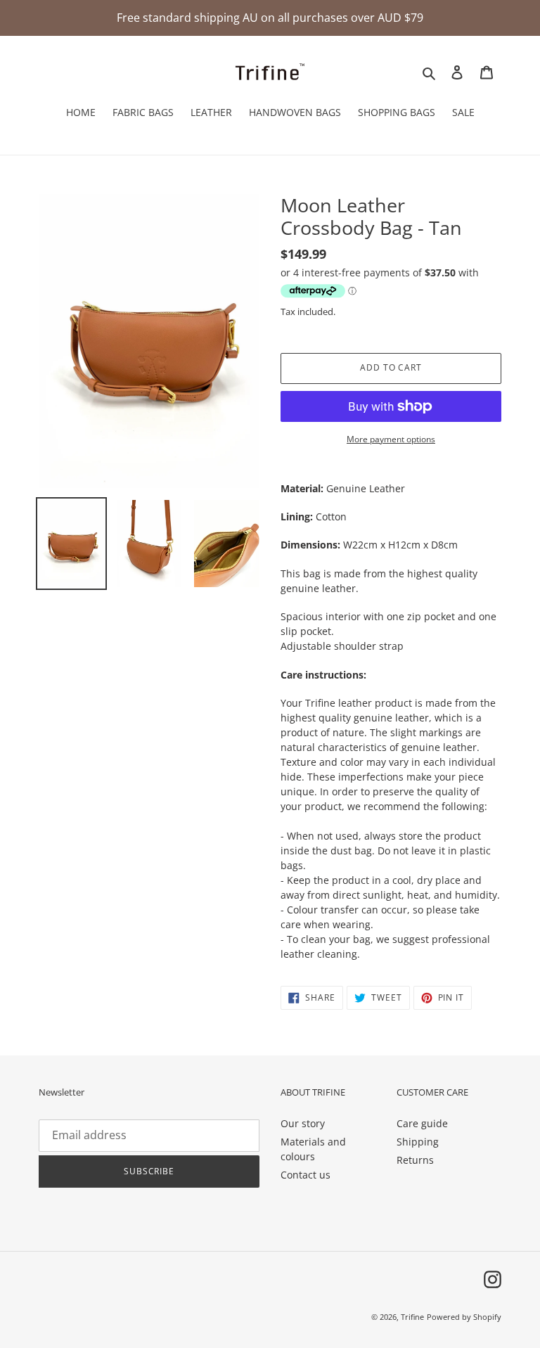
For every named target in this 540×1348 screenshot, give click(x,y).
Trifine (412, 1316)
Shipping (418, 1141)
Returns (415, 1160)
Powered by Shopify (464, 1316)
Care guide (422, 1123)
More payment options (391, 439)
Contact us (305, 1174)
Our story (303, 1123)
